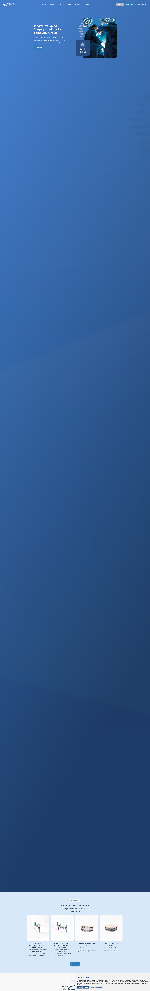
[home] (9, 4)
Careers (69, 4)
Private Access (129, 4)
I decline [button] (86, 987)
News (60, 4)
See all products (75, 964)
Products (52, 4)
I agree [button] (80, 987)
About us (43, 4)
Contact (87, 4)
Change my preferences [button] (96, 987)
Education (119, 4)
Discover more (38, 47)
